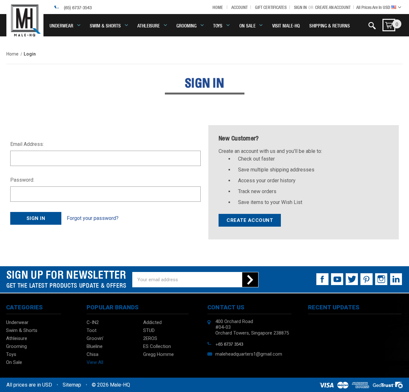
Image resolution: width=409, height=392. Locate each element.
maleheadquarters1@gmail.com (248, 354)
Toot (91, 330)
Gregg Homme (158, 354)
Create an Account (333, 7)
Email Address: (27, 144)
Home (217, 7)
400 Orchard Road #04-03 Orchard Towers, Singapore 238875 (252, 327)
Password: (22, 180)
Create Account (250, 220)
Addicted (152, 322)
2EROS (150, 338)
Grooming (186, 25)
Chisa (92, 354)
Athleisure (148, 25)
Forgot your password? (93, 218)
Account (239, 7)
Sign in (300, 7)
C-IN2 (93, 322)
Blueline (95, 346)
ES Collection (157, 346)
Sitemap (72, 385)
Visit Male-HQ (286, 25)
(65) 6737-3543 (78, 7)
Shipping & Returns (329, 25)
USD (373, 7)
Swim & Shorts (105, 25)
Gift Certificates (271, 7)
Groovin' (95, 338)
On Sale (247, 25)
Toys (217, 25)
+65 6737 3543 (229, 343)
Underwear (61, 25)
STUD (149, 330)
